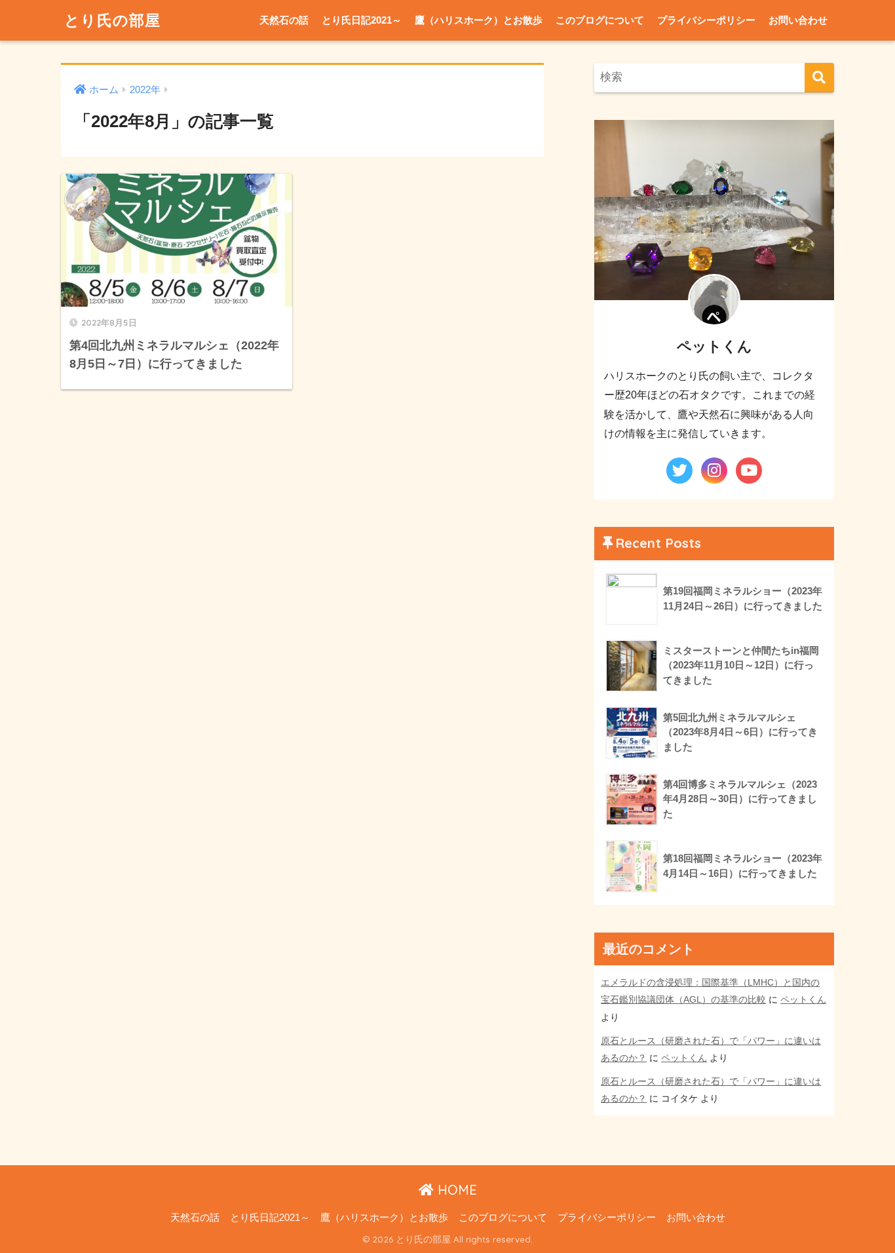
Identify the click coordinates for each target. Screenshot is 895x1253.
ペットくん (803, 999)
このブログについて (600, 20)
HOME (455, 1190)
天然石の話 (284, 20)
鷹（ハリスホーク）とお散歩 (479, 20)
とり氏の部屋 (112, 19)
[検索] (819, 77)
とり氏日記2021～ (362, 20)
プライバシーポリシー (706, 20)
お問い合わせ (798, 20)
